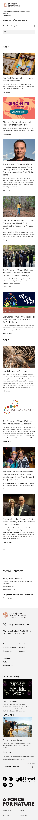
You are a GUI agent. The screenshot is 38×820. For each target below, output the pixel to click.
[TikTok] (5, 786)
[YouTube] (11, 786)
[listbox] (19, 32)
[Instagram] (11, 780)
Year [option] (5, 32)
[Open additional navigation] (34, 5)
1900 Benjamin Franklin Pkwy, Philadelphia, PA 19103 (19, 632)
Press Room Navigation (11, 26)
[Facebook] (5, 780)
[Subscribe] (33, 767)
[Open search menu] (30, 5)
